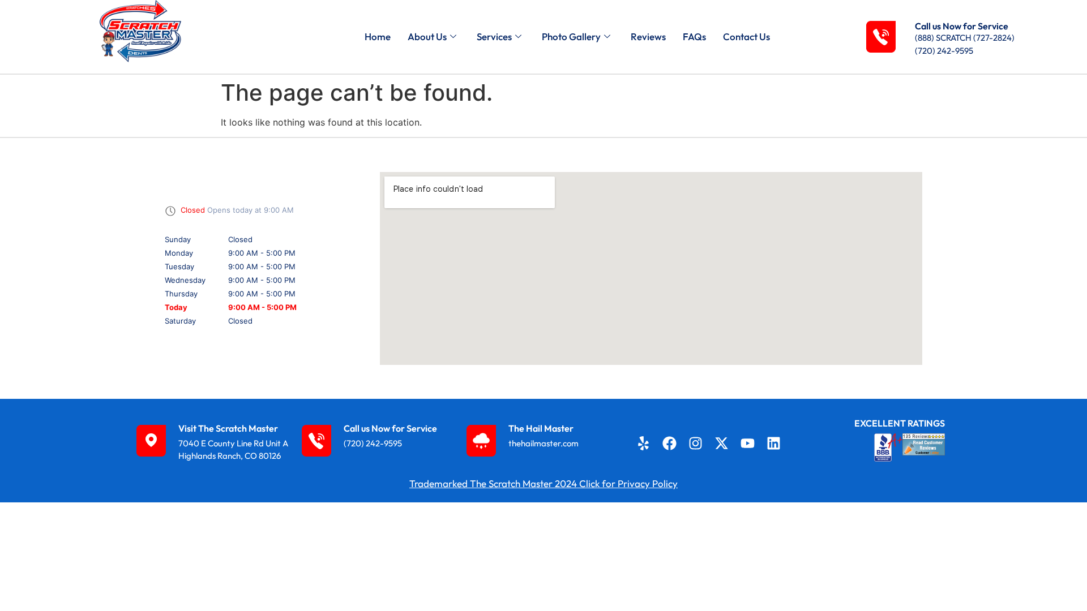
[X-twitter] (722, 443)
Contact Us (746, 36)
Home (378, 36)
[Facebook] (669, 443)
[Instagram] (696, 443)
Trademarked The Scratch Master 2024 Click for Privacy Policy (543, 483)
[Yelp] (643, 443)
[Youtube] (748, 443)
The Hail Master (541, 428)
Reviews (648, 36)
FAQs (694, 36)
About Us (427, 36)
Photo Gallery (571, 36)
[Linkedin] (774, 443)
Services (494, 36)
